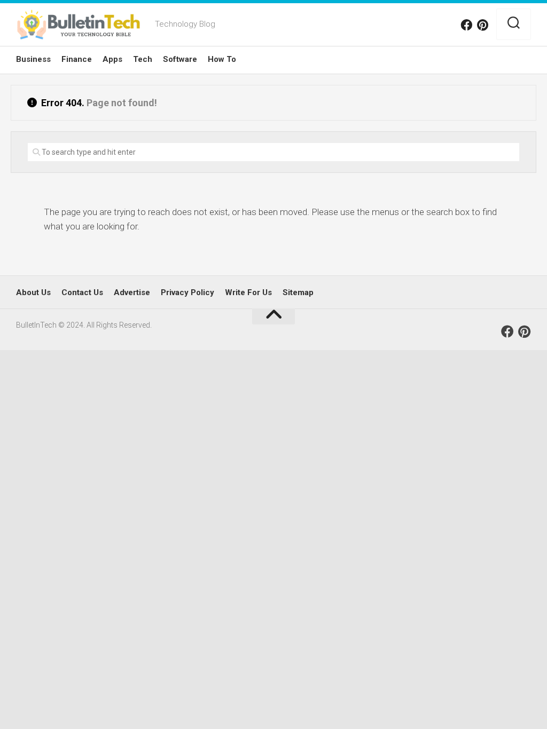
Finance (76, 59)
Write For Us (248, 292)
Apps (112, 59)
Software (180, 59)
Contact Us (82, 292)
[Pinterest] (482, 25)
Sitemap (298, 292)
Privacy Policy (187, 292)
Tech (142, 59)
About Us (33, 292)
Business (33, 59)
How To (222, 59)
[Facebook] (466, 25)
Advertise (132, 292)
